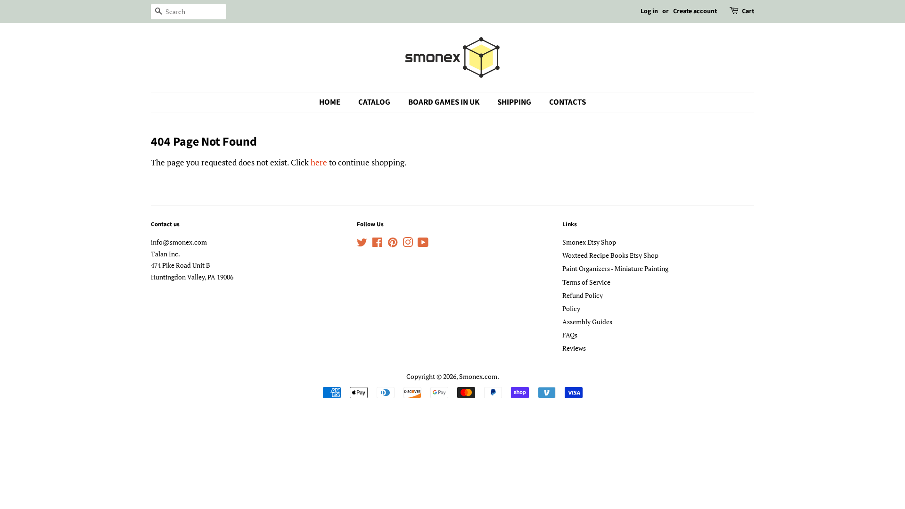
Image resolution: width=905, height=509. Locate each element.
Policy (571, 308)
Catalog (374, 102)
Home (329, 102)
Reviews (574, 348)
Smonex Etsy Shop (589, 242)
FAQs (569, 334)
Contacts (567, 102)
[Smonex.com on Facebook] (377, 243)
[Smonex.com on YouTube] (423, 243)
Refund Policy (582, 295)
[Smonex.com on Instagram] (408, 243)
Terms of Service (586, 282)
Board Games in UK (443, 102)
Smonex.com (478, 376)
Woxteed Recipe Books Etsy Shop (610, 255)
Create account (695, 11)
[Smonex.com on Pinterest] (392, 243)
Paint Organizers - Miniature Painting (615, 268)
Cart (748, 11)
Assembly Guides (587, 321)
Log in (649, 11)
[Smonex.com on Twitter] (362, 243)
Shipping (514, 102)
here (319, 162)
